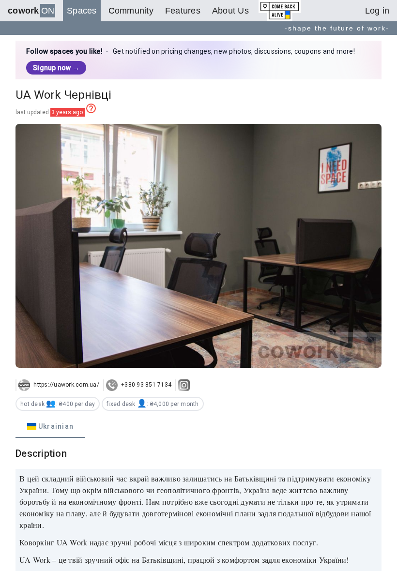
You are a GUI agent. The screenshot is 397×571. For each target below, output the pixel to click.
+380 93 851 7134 (145, 384)
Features (182, 10)
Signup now (56, 68)
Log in (377, 10)
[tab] (50, 426)
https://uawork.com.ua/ (65, 384)
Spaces (82, 10)
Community (130, 10)
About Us (230, 10)
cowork (31, 10)
